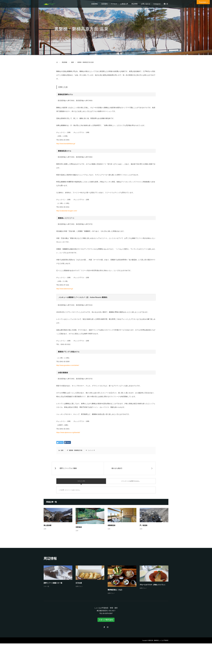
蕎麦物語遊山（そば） (115, 590)
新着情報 (94, 4)
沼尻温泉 (79, 527)
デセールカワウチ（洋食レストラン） (153, 585)
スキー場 (46, 586)
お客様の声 (124, 4)
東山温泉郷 (47, 525)
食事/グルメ (79, 586)
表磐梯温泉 (111, 525)
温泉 (111, 34)
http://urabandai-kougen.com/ (66, 211)
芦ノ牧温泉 (143, 525)
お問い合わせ (145, 4)
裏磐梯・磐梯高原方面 (75, 450)
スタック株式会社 (106, 620)
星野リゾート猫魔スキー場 (53, 583)
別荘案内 (104, 4)
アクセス (114, 4)
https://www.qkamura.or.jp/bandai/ (68, 432)
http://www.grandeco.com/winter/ (67, 365)
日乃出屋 (79, 583)
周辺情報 (134, 4)
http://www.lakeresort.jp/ (64, 289)
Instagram (157, 4)
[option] (108, 580)
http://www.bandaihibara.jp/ (65, 143)
